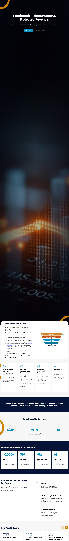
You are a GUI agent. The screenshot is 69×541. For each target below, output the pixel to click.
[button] (62, 527)
